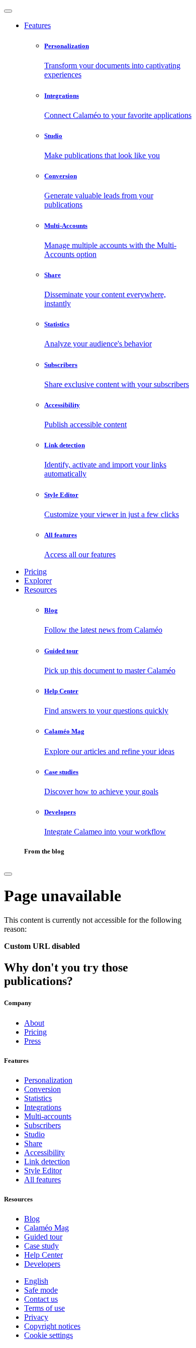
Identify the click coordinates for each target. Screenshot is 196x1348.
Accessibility (44, 1152)
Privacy (36, 1317)
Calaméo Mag (46, 1227)
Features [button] (37, 25)
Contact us (41, 1299)
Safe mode (41, 1290)
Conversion (42, 1089)
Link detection (47, 1161)
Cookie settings (48, 1335)
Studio (34, 1134)
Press (32, 1041)
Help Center (43, 1255)
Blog (32, 1218)
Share (33, 1143)
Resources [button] (40, 589)
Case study (41, 1246)
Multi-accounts (47, 1116)
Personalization (48, 1080)
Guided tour (43, 1237)
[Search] (8, 874)
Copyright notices (52, 1326)
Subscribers (42, 1125)
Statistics (38, 1098)
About (34, 1023)
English (36, 1281)
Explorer (38, 580)
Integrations (42, 1107)
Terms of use (44, 1308)
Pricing (35, 571)
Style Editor (43, 1170)
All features (42, 1179)
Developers (42, 1264)
